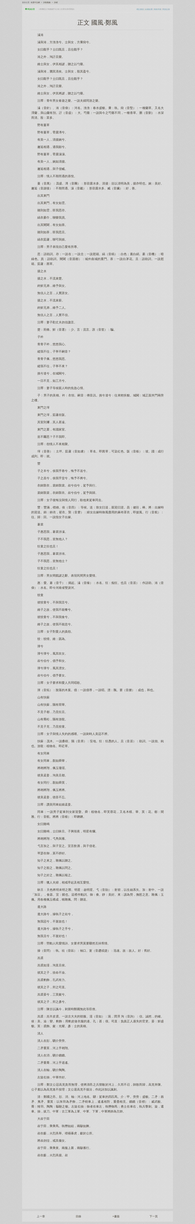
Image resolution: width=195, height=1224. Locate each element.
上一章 (41, 1216)
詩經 (56, 2)
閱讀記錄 (166, 9)
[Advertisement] (97, 1181)
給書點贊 (148, 9)
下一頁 (153, 1216)
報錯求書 (157, 9)
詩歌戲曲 (47, 2)
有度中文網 (35, 2)
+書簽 (116, 1216)
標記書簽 (140, 9)
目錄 (78, 1216)
